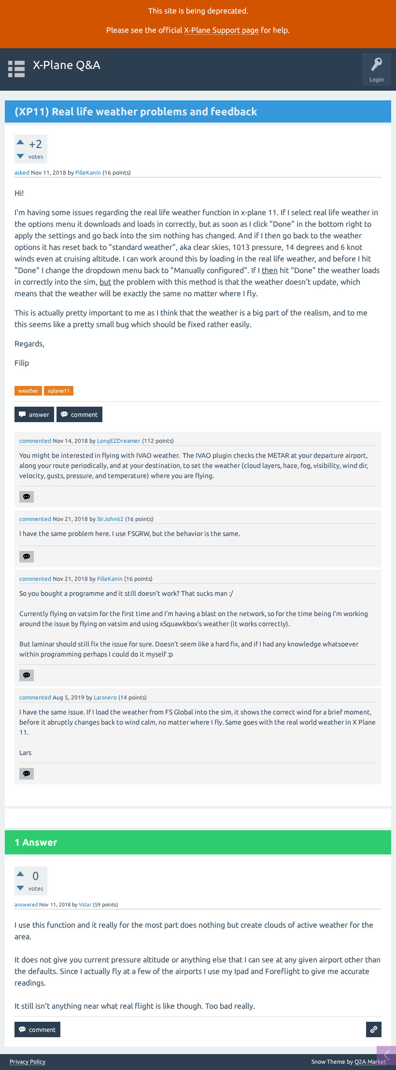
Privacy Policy (27, 1062)
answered (26, 904)
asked (21, 172)
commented (35, 441)
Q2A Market (370, 1061)
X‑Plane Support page (221, 30)
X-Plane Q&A (66, 64)
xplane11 (59, 391)
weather (28, 391)
